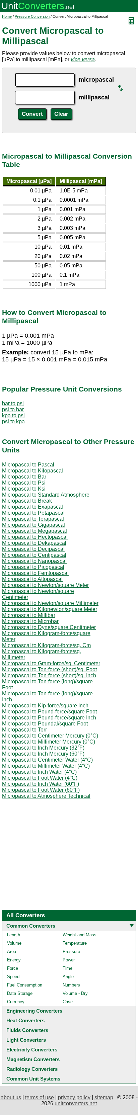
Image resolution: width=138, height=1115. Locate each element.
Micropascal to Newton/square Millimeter (50, 603)
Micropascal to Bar (24, 477)
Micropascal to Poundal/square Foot (45, 723)
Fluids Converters (27, 1030)
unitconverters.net (76, 1103)
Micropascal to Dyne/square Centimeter (49, 627)
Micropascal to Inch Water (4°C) (39, 772)
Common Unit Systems (33, 1079)
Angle (68, 976)
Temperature (75, 943)
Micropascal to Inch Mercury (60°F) (43, 754)
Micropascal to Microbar (30, 621)
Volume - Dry (75, 993)
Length (13, 934)
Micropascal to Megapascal (34, 531)
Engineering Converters (34, 1011)
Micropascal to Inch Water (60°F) (40, 784)
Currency (15, 1001)
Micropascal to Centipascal (34, 555)
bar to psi (13, 403)
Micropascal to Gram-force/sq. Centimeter (51, 663)
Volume (14, 943)
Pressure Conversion (32, 16)
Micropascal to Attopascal (32, 579)
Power (69, 959)
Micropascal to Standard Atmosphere (45, 495)
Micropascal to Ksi (24, 489)
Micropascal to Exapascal (32, 507)
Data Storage (19, 993)
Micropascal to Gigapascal (33, 525)
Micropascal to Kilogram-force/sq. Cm (46, 645)
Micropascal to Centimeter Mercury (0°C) (50, 736)
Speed (13, 976)
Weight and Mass (79, 934)
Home (7, 16)
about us (11, 1097)
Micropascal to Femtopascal (35, 573)
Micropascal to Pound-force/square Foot (49, 711)
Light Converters (26, 1040)
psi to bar (13, 409)
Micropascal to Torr (24, 730)
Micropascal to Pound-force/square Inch (49, 717)
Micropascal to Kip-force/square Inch (45, 705)
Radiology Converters (32, 1069)
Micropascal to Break (27, 501)
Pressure (71, 951)
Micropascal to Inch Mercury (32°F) (43, 748)
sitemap (103, 1097)
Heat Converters (25, 1020)
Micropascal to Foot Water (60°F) (41, 790)
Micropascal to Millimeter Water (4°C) (46, 766)
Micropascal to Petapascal (33, 513)
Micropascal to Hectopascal (35, 537)
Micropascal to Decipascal (33, 549)
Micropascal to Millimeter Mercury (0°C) (48, 742)
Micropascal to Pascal (28, 464)
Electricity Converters (31, 1049)
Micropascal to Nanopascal (34, 561)
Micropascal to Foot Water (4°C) (39, 778)
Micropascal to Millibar (28, 615)
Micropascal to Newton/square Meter (45, 585)
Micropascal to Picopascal (33, 567)
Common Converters (30, 926)
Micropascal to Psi (24, 483)
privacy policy (74, 1097)
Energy (14, 959)
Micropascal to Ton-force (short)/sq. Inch (49, 675)
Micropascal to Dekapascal (34, 543)
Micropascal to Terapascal (33, 519)
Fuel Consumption (24, 985)
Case (68, 1001)
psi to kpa (13, 421)
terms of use (39, 1097)
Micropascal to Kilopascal (32, 471)
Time (67, 968)
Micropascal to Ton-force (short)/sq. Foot (49, 669)
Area (11, 951)
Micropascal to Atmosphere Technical (46, 796)
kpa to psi (13, 415)
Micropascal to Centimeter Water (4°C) (47, 760)
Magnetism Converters (33, 1059)
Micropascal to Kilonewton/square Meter (49, 609)
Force (12, 968)
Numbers (71, 985)
